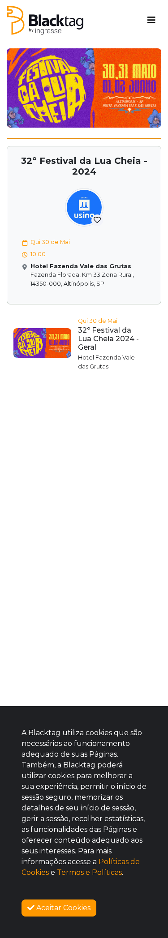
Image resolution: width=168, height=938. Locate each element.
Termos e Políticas (89, 872)
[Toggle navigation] (151, 20)
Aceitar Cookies (62, 908)
